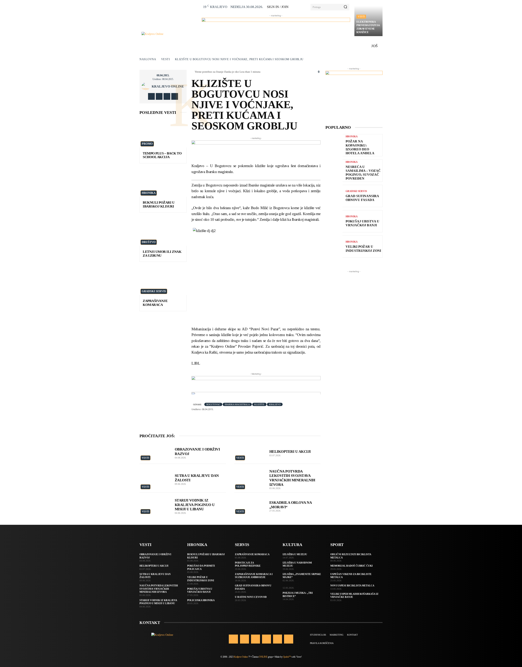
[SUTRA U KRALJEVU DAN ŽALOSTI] (155, 475)
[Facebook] (151, 96)
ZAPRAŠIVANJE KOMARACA (155, 303)
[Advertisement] (354, 335)
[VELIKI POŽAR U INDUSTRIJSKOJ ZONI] (334, 246)
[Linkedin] (255, 639)
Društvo (149, 242)
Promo (147, 143)
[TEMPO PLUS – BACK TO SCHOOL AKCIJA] (163, 133)
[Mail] (266, 639)
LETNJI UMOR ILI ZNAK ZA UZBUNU (162, 253)
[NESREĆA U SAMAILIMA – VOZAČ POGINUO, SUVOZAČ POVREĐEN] (334, 170)
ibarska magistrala (237, 404)
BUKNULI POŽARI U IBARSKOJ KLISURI (158, 204)
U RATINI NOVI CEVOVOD (251, 597)
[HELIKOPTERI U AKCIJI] (249, 452)
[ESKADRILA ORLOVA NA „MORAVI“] (249, 504)
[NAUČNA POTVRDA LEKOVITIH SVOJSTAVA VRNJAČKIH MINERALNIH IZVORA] (249, 475)
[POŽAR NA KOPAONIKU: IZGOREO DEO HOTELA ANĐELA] (334, 145)
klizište (259, 404)
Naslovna (147, 59)
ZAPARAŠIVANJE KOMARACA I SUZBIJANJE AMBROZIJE (254, 576)
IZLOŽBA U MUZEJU (295, 554)
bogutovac (213, 404)
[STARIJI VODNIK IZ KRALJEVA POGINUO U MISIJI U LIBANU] (155, 504)
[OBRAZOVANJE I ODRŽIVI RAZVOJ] (155, 452)
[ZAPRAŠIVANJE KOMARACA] (163, 281)
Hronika (149, 192)
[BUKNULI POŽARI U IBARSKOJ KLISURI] (163, 182)
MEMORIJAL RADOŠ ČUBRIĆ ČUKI (351, 565)
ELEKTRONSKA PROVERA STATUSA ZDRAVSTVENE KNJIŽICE (368, 27)
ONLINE (263, 656)
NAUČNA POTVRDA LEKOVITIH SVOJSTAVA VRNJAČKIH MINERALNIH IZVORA (158, 588)
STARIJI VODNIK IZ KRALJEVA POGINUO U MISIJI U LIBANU (195, 504)
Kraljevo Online (168, 86)
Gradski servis (154, 291)
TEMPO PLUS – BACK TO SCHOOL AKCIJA (162, 155)
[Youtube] (174, 96)
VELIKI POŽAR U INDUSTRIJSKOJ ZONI (363, 248)
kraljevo (275, 404)
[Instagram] (159, 96)
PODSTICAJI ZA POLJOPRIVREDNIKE (248, 564)
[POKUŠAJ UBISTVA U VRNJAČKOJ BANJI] (334, 221)
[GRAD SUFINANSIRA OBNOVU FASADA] (334, 196)
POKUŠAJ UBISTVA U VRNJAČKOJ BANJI (362, 223)
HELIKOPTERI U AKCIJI (290, 451)
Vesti (361, 16)
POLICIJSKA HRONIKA (201, 600)
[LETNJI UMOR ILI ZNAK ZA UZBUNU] (163, 232)
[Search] (345, 7)
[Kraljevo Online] (169, 34)
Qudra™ (287, 656)
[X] (167, 96)
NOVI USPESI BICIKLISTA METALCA (352, 585)
